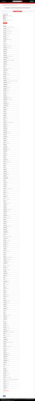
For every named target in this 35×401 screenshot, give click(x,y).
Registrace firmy (31, 1)
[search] (17, 1)
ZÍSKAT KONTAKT (17, 11)
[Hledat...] (22, 1)
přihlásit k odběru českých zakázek (11, 400)
